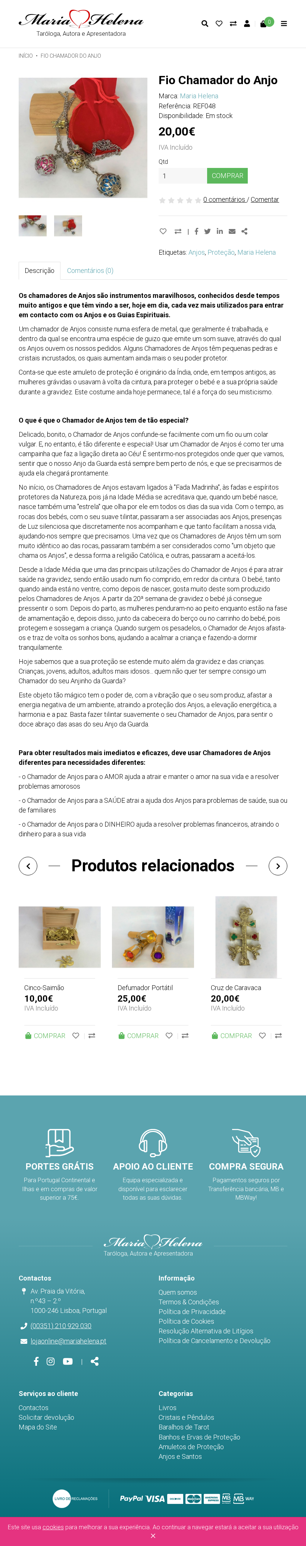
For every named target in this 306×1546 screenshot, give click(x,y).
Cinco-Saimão (44, 988)
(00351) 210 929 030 (61, 1326)
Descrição (39, 270)
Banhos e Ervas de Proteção (199, 1437)
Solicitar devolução (46, 1417)
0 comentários (225, 199)
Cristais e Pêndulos (186, 1417)
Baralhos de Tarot (184, 1427)
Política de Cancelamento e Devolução (215, 1341)
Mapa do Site (38, 1427)
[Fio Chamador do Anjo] (83, 138)
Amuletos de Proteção (191, 1447)
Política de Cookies (186, 1321)
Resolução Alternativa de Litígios (206, 1331)
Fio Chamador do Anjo (71, 56)
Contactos (34, 1408)
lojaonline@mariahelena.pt (68, 1341)
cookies (53, 1527)
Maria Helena (199, 96)
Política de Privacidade (192, 1312)
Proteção (221, 252)
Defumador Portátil (145, 988)
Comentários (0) (90, 270)
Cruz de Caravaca (236, 988)
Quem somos (178, 1292)
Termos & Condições (189, 1302)
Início (26, 56)
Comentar (265, 199)
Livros (168, 1408)
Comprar (227, 175)
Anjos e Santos (180, 1456)
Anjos (196, 252)
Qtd (163, 161)
